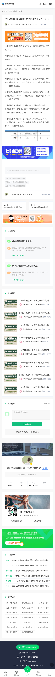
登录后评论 (27, 424)
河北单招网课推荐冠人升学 (43, 613)
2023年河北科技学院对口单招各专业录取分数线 (27, 19)
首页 (5, 11)
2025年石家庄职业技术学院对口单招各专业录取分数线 (35, 375)
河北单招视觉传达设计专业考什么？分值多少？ (32, 581)
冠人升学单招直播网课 (43, 627)
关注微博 (39, 521)
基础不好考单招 (11, 627)
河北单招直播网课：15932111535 (19, 24)
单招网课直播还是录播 (27, 613)
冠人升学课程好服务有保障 (11, 632)
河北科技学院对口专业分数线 (15, 178)
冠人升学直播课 (27, 618)
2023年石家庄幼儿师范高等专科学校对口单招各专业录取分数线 (14, 207)
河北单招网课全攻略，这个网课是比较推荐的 (43, 603)
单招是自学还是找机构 (11, 603)
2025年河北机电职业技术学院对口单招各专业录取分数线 (35, 350)
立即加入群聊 (13, 543)
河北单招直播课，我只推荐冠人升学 (43, 618)
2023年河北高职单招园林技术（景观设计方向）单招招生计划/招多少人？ (31, 565)
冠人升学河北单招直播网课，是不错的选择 (27, 608)
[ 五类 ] (7, 560)
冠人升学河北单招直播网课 (43, 608)
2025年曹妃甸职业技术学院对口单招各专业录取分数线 (35, 338)
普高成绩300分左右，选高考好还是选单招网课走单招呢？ (27, 603)
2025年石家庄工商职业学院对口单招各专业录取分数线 (35, 325)
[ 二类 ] (7, 586)
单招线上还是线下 (11, 613)
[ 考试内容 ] (9, 571)
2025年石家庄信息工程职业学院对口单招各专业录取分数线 (35, 313)
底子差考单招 (27, 627)
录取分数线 (13, 11)
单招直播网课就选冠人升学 (27, 632)
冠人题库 (27, 622)
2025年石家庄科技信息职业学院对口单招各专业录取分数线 (35, 300)
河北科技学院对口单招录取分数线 (16, 182)
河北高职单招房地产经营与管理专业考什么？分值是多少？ (32, 571)
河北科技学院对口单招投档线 (15, 186)
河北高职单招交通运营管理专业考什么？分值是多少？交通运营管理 (32, 576)
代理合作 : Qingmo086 (28, 647)
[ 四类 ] (7, 565)
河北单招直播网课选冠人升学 (11, 608)
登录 (45, 4)
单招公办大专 (43, 622)
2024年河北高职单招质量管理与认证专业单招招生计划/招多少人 (31, 560)
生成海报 (47, 194)
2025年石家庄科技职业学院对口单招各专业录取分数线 (35, 387)
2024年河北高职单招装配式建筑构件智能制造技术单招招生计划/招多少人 (31, 586)
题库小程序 (12, 622)
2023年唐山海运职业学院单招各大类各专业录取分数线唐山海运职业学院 (41, 207)
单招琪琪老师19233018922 (32, 304)
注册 (51, 4)
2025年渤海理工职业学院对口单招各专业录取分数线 (35, 362)
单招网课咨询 (17, 521)
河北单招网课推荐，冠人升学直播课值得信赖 (11, 618)
